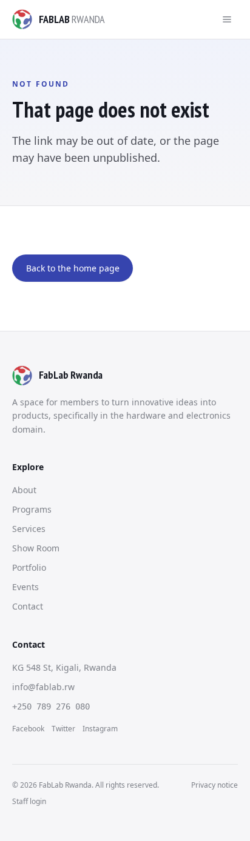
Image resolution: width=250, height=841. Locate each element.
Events (25, 587)
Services (29, 528)
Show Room (35, 548)
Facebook (28, 728)
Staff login (29, 801)
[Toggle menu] (227, 19)
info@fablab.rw (43, 687)
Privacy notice (214, 785)
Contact (27, 606)
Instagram (100, 728)
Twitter (63, 728)
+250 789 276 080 (51, 706)
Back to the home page (73, 268)
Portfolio (29, 567)
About (24, 490)
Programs (32, 509)
